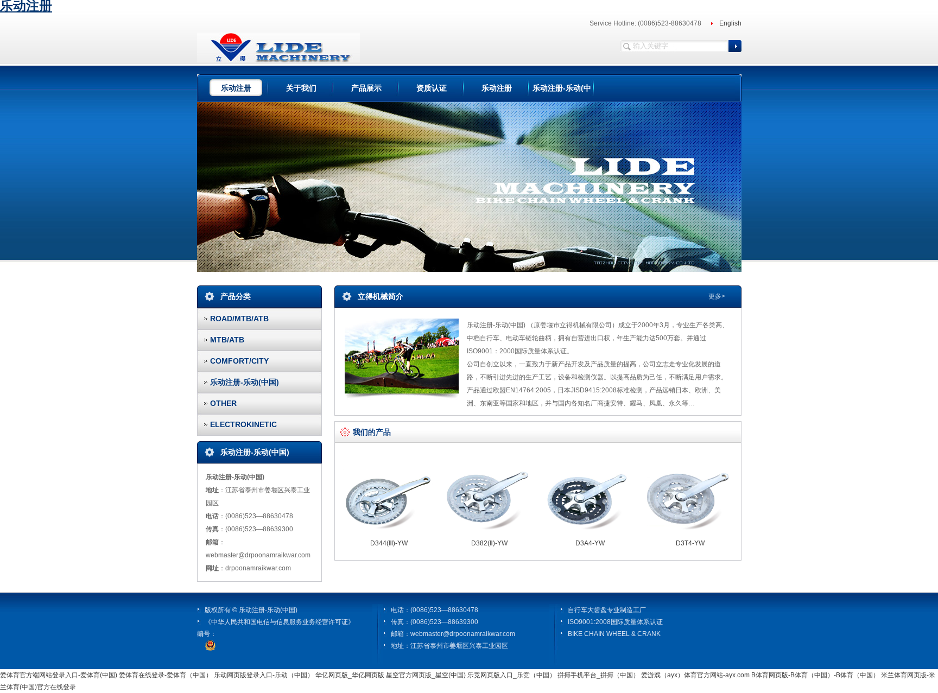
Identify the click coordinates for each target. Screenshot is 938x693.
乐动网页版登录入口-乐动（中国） (264, 675)
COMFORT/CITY (239, 361)
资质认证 (431, 88)
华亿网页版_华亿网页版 (349, 675)
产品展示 (366, 88)
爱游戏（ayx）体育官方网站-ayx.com (695, 675)
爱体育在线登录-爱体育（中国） (165, 675)
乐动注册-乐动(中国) (244, 382)
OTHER (223, 403)
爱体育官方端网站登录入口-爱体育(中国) (58, 675)
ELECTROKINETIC (243, 424)
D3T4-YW (690, 543)
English (730, 23)
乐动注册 (236, 88)
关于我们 (301, 88)
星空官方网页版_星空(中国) (426, 675)
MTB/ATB (227, 339)
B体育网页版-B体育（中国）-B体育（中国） (815, 675)
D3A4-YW (590, 543)
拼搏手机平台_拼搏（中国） (598, 675)
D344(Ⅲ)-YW (389, 543)
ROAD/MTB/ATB (239, 318)
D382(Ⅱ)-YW (489, 543)
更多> (716, 296)
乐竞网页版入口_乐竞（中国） (511, 675)
